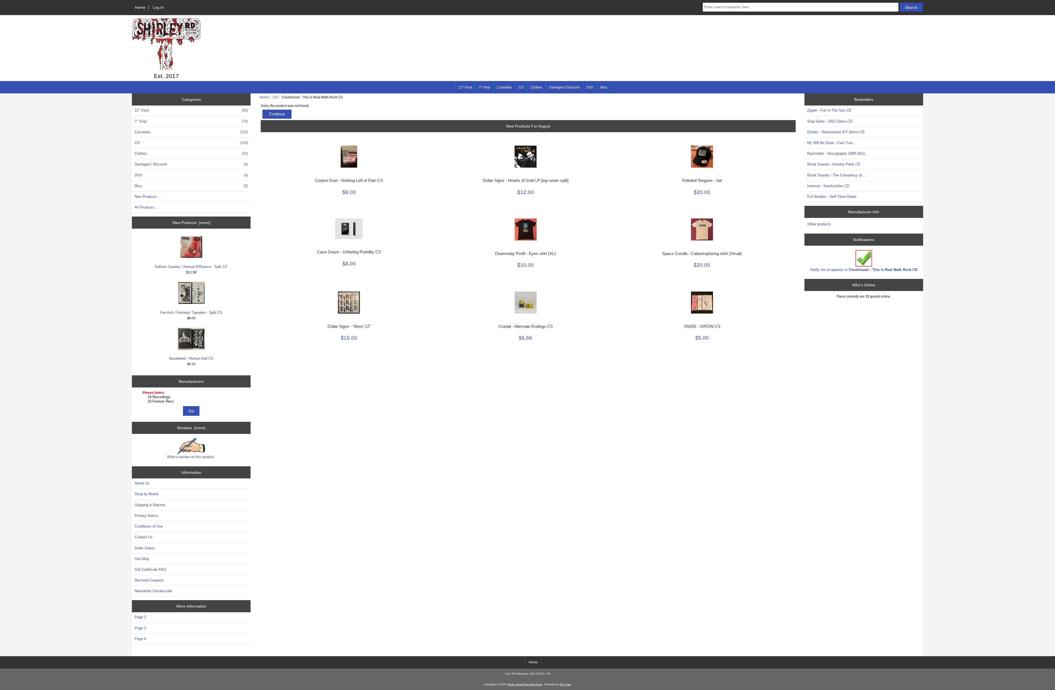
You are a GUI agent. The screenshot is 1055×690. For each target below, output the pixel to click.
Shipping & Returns (150, 505)
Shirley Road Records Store (524, 684)
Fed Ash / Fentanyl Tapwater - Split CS (191, 313)
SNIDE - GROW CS (702, 326)
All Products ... (147, 207)
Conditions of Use (149, 526)
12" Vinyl (465, 87)
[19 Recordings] (192, 397)
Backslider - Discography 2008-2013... (837, 153)
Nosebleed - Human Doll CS (191, 358)
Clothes (536, 87)
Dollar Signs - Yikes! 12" (349, 326)
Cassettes (504, 87)
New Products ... (148, 197)
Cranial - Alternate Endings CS (525, 326)
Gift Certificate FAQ (150, 569)
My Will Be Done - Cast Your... (831, 143)
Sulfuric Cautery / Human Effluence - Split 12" (191, 267)
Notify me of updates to (863, 270)
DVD (589, 87)
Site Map (142, 559)
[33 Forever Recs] (192, 401)
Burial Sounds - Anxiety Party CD (833, 164)
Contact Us (143, 537)
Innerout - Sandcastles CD (828, 186)
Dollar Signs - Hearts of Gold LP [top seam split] (525, 180)
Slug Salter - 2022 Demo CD (829, 121)
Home (140, 7)
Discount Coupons (149, 580)
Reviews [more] (191, 428)
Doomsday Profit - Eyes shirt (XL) (525, 253)
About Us (142, 483)
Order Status (145, 548)
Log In (158, 7)
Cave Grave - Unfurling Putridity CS (349, 252)
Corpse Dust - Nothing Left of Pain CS (349, 180)
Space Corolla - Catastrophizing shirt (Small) (702, 253)
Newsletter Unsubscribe (153, 591)
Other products (819, 224)
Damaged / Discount (564, 87)
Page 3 (140, 628)
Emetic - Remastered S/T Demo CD (835, 132)
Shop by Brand (146, 494)
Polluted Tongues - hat (702, 180)
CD (275, 97)
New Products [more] (191, 222)
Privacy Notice (146, 516)
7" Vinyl (484, 87)
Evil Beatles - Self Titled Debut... (833, 197)
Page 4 (140, 639)
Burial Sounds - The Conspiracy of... (836, 175)
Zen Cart (565, 684)
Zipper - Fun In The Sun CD (829, 110)
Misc (603, 87)
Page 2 (140, 617)
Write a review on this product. (191, 457)
